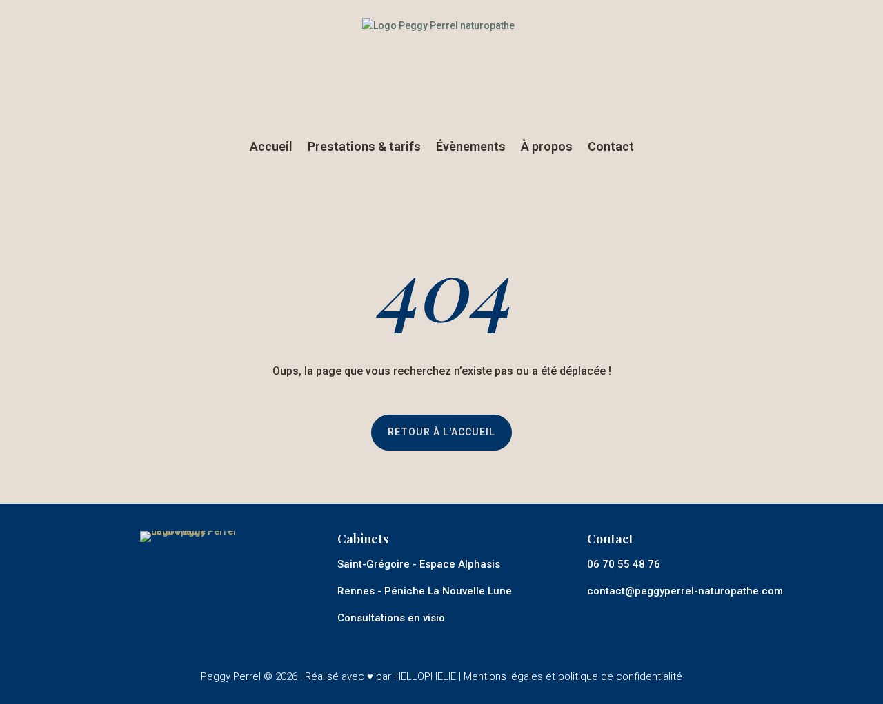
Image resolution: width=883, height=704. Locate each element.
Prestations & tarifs (364, 146)
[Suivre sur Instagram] (601, 618)
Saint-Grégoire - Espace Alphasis (418, 564)
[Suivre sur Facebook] (637, 618)
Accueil (271, 146)
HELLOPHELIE (425, 676)
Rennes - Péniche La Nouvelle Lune (424, 591)
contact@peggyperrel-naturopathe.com (685, 591)
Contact (611, 146)
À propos (547, 146)
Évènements (471, 146)
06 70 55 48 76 (623, 564)
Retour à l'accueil (441, 431)
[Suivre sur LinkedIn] (674, 618)
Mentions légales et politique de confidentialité (573, 676)
